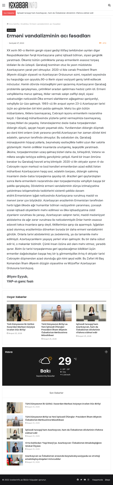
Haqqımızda (97, 480)
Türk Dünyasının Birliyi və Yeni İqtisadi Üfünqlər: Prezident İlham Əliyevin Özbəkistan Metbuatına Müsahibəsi (54, 330)
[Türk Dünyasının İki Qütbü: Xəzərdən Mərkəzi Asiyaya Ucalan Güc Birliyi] (22, 312)
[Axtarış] (109, 6)
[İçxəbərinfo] (23, 5)
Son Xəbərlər (56, 392)
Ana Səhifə (14, 24)
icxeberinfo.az (16, 480)
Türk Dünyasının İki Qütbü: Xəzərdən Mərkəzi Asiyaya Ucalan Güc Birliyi (21, 327)
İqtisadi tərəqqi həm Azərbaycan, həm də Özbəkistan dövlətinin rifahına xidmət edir (55, 13)
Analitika (24, 24)
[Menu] (3, 6)
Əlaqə (107, 480)
